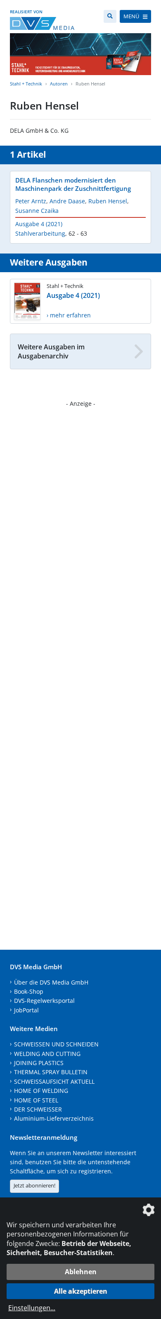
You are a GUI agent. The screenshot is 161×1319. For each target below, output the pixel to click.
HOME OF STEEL (36, 1100)
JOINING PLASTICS (39, 1063)
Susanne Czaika (37, 211)
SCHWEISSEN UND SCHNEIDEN (56, 1044)
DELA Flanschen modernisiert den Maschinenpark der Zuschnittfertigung (73, 184)
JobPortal (26, 1010)
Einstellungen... (31, 1307)
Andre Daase (67, 201)
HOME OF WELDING (41, 1091)
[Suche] (110, 16)
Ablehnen (81, 1271)
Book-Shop (28, 991)
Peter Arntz (30, 201)
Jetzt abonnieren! (34, 1185)
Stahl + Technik (26, 83)
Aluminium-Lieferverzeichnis (54, 1118)
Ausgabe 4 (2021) (38, 224)
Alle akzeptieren (80, 1291)
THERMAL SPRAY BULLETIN (51, 1072)
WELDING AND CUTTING (47, 1054)
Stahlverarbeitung (40, 233)
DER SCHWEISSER (38, 1109)
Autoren (59, 83)
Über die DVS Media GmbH (51, 982)
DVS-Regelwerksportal (44, 1000)
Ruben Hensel (107, 201)
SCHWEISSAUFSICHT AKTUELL (54, 1081)
